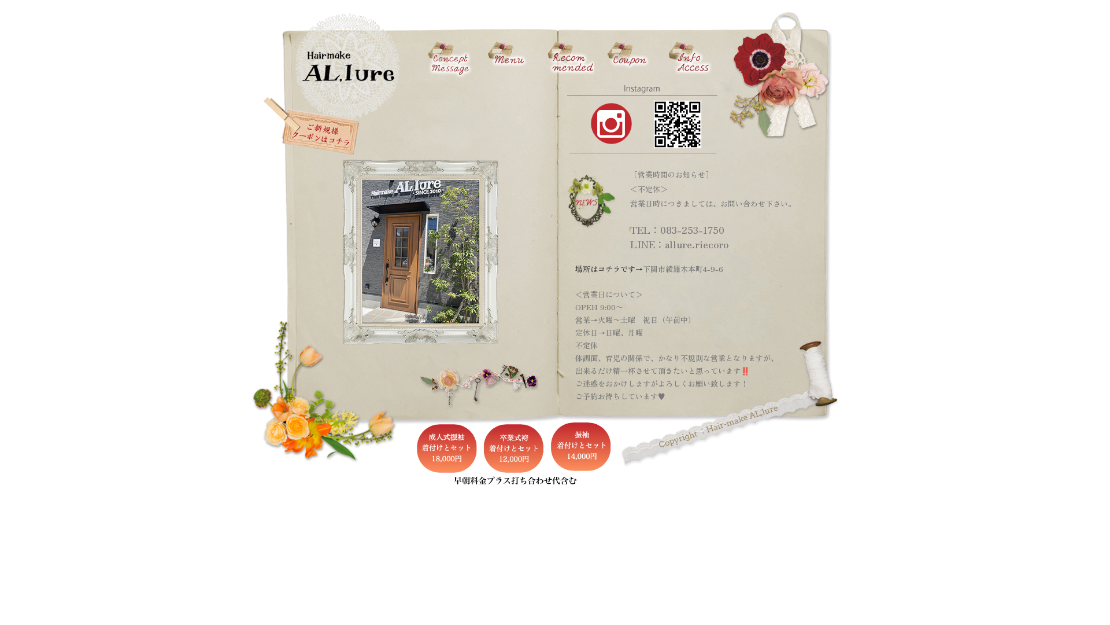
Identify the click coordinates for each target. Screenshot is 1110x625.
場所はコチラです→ (609, 268)
